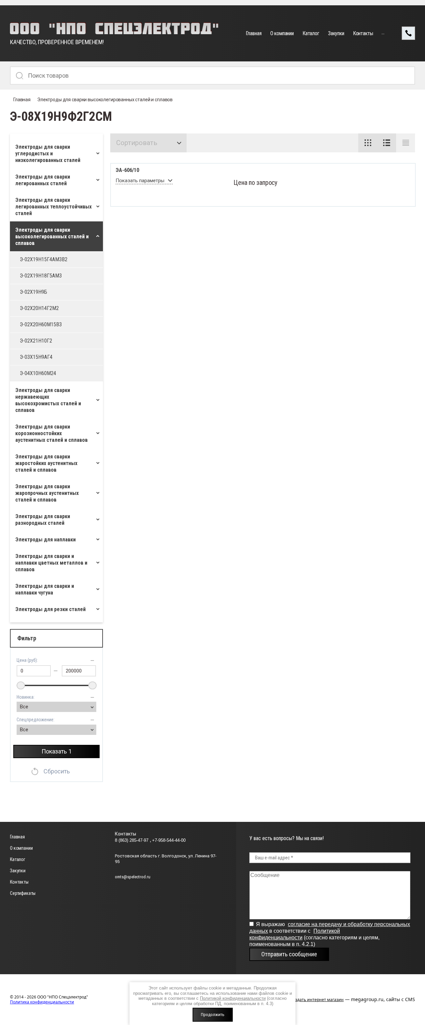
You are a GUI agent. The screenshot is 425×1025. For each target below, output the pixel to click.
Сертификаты (23, 893)
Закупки (336, 33)
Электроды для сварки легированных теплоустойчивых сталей (53, 206)
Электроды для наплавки (45, 539)
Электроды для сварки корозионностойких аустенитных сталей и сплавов (51, 433)
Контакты (363, 33)
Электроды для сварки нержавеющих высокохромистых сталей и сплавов (48, 400)
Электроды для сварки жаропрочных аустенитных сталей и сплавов (47, 493)
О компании (282, 33)
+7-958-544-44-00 (169, 840)
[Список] (386, 142)
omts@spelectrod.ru (132, 876)
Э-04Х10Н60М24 (38, 373)
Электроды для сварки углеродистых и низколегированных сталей (47, 153)
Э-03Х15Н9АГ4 (36, 357)
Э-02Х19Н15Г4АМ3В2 (43, 259)
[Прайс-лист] (405, 142)
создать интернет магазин (317, 999)
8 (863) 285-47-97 (132, 840)
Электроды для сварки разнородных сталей (42, 519)
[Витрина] (367, 142)
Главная (254, 33)
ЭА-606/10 (127, 170)
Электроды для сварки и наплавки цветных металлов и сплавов (51, 563)
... (383, 32)
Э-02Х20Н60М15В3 (41, 324)
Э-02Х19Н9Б (33, 292)
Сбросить (56, 771)
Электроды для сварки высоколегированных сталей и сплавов (105, 99)
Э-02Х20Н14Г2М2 (39, 308)
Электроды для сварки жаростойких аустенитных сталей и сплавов (46, 463)
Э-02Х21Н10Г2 (36, 341)
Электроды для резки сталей (50, 609)
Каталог (310, 33)
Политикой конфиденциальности (233, 998)
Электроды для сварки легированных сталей (42, 180)
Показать (57, 751)
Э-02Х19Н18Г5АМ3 (41, 276)
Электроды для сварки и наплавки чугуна (44, 589)
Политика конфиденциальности (42, 1002)
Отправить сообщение (289, 954)
